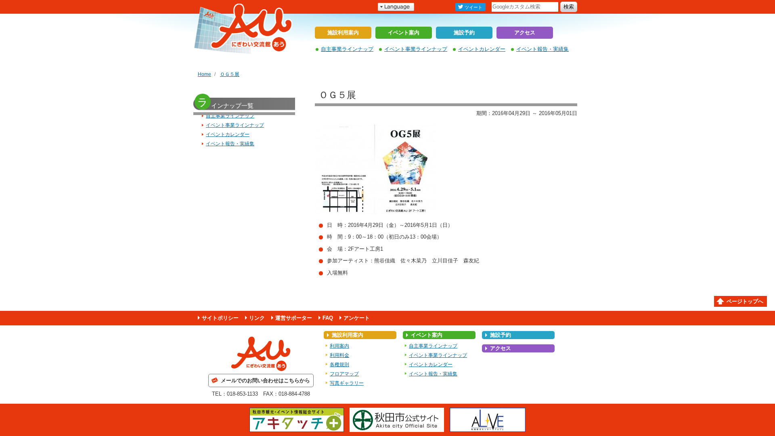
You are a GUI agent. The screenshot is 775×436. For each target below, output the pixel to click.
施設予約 (464, 32)
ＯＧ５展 (229, 74)
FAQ (328, 318)
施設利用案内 (343, 32)
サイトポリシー (220, 318)
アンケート (357, 318)
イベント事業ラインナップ (415, 49)
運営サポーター (293, 318)
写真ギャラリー (347, 383)
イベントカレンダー (481, 49)
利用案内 (339, 346)
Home (204, 74)
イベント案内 (403, 32)
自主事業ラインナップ (347, 49)
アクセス (524, 32)
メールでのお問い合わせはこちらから (265, 380)
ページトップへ (745, 301)
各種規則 (339, 364)
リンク (257, 318)
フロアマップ (344, 374)
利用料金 (339, 355)
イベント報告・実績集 (542, 49)
